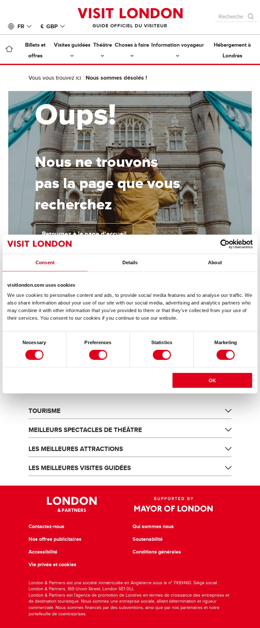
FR (20, 26)
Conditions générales (157, 552)
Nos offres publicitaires (55, 539)
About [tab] (215, 262)
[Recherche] (251, 15)
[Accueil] (9, 50)
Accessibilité (43, 552)
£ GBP (49, 26)
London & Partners (72, 504)
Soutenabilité (148, 539)
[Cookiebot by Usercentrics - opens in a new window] (225, 244)
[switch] (98, 355)
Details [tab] (130, 262)
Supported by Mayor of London (173, 504)
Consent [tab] (45, 262)
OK (212, 380)
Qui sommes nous (153, 526)
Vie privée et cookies (52, 564)
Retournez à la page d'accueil (84, 234)
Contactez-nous (46, 526)
